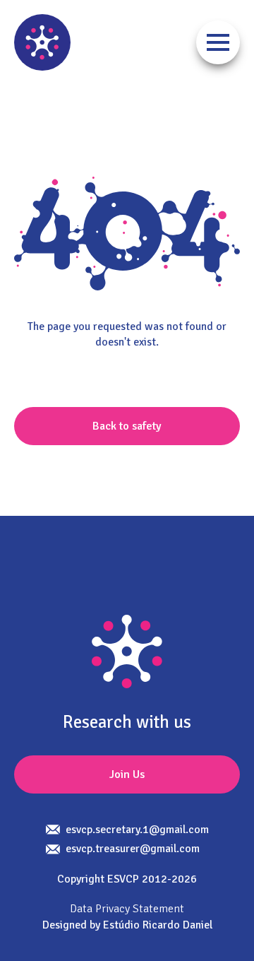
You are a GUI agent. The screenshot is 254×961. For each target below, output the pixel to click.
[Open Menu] (218, 42)
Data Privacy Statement (127, 909)
